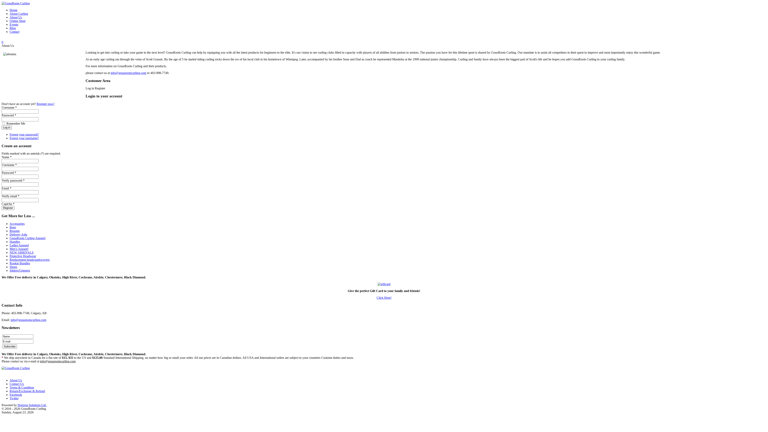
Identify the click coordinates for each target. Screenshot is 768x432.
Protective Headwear (23, 256)
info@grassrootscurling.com (128, 73)
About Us (16, 380)
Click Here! (384, 297)
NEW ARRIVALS (22, 252)
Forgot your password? (24, 134)
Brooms (15, 231)
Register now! (45, 104)
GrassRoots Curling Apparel (27, 238)
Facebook (16, 394)
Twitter (14, 398)
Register (8, 207)
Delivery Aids (18, 234)
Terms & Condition (22, 387)
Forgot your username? (24, 138)
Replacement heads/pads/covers (30, 259)
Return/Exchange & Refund (27, 391)
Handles (15, 241)
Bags (13, 227)
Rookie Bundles (20, 263)
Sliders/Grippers (20, 270)
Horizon (32, 405)
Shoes (13, 267)
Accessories (17, 223)
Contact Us (17, 384)
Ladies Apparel (19, 245)
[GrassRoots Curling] (16, 3)
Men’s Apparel (19, 249)
